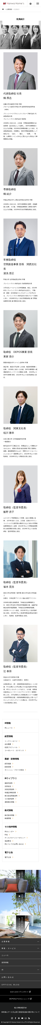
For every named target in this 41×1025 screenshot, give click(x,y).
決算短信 (8, 786)
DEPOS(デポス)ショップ (19, 999)
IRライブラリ (11, 778)
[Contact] (25, 1018)
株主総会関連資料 (11, 796)
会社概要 (8, 744)
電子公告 (9, 852)
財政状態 (8, 767)
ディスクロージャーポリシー (15, 838)
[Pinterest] (19, 1018)
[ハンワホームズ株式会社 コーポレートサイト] (13, 3)
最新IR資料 (9, 783)
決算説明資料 (9, 789)
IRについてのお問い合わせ (14, 844)
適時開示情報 (9, 802)
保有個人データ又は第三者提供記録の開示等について (20, 1012)
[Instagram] (12, 1018)
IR (2, 970)
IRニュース (9, 728)
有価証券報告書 (10, 792)
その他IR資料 (9, 799)
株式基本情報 (9, 815)
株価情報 (8, 818)
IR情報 (8, 723)
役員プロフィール (11, 747)
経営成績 (8, 764)
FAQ (6, 835)
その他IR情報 (11, 826)
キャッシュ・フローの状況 (14, 770)
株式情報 (9, 810)
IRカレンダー (9, 831)
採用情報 (5, 962)
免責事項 (8, 841)
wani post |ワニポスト (19, 992)
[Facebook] (15, 1018)
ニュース (5, 955)
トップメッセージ (11, 741)
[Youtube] (22, 1018)
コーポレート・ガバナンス (14, 750)
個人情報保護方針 (20, 1008)
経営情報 (9, 736)
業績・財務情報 (12, 759)
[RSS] (29, 1018)
